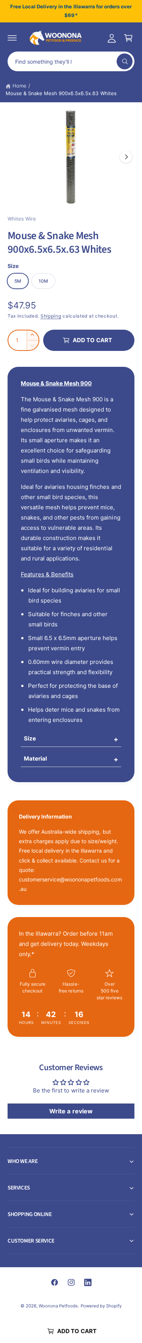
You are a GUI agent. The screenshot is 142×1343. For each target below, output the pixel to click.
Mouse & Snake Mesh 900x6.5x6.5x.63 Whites (61, 93)
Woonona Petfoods (58, 1306)
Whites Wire (22, 219)
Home (19, 86)
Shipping (51, 316)
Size (30, 738)
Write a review (70, 1111)
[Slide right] (126, 157)
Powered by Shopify (101, 1306)
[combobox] (71, 61)
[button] (12, 38)
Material (35, 758)
